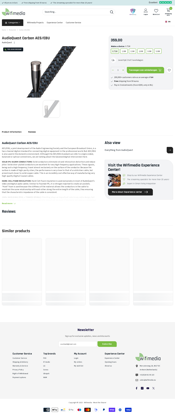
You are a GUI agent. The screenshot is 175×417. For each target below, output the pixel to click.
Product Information (12, 132)
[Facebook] (136, 388)
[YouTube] (148, 388)
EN (169, 22)
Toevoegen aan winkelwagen (143, 70)
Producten (12, 30)
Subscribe (107, 344)
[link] (22, 298)
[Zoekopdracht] (78, 12)
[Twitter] (153, 388)
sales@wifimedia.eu (148, 380)
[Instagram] (142, 388)
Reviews (32, 132)
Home (4, 30)
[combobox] (75, 12)
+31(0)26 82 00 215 (147, 375)
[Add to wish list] (169, 70)
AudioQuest (7, 42)
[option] (51, 72)
